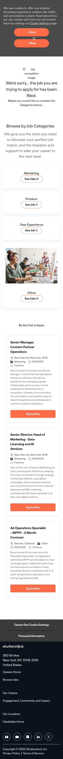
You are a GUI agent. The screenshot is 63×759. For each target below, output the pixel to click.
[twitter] (48, 737)
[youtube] (6, 737)
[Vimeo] (17, 737)
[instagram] (27, 737)
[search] (34, 38)
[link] (13, 646)
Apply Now (40, 414)
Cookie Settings (39, 23)
